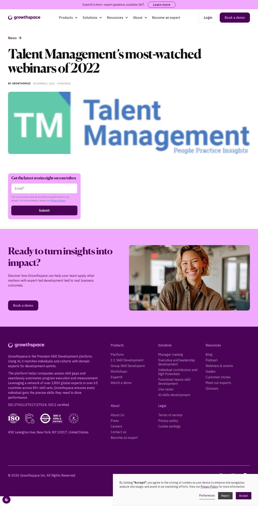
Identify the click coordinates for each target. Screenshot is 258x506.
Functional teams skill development (174, 381)
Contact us (118, 432)
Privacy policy (168, 421)
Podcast (211, 360)
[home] (24, 18)
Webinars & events (219, 366)
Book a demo (235, 18)
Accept (243, 496)
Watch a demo (121, 383)
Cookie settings (169, 426)
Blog (209, 354)
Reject (225, 496)
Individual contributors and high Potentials (177, 372)
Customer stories (218, 377)
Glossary (212, 388)
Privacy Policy (58, 200)
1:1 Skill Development (127, 360)
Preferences (207, 495)
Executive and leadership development (176, 362)
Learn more (161, 5)
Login (208, 18)
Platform (117, 354)
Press (115, 421)
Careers (116, 426)
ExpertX (117, 377)
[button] (68, 18)
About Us (117, 415)
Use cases (165, 389)
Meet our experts (218, 383)
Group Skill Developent (128, 366)
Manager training (170, 354)
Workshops (119, 371)
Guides (210, 371)
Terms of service (170, 415)
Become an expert (166, 18)
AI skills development (174, 395)
